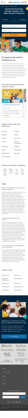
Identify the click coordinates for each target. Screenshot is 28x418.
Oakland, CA (5, 283)
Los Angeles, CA (18, 278)
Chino (3, 141)
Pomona (4, 134)
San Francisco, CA (19, 286)
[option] (12, 103)
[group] (12, 103)
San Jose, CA (5, 289)
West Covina (17, 150)
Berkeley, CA (5, 275)
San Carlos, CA (6, 286)
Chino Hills (5, 146)
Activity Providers (6, 372)
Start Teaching (14, 336)
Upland (16, 134)
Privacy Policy (23, 406)
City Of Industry (6, 156)
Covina (4, 150)
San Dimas (17, 138)
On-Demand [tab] (22, 19)
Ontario (4, 138)
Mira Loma (17, 153)
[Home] (14, 2)
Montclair (4, 131)
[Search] (5, 2)
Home (2, 6)
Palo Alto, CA (17, 283)
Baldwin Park (6, 153)
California (7, 6)
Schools (4, 376)
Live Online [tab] (5, 19)
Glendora (16, 146)
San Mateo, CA (18, 289)
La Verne (16, 131)
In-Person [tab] (13, 19)
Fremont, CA (17, 275)
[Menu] (2, 2)
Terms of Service (5, 408)
